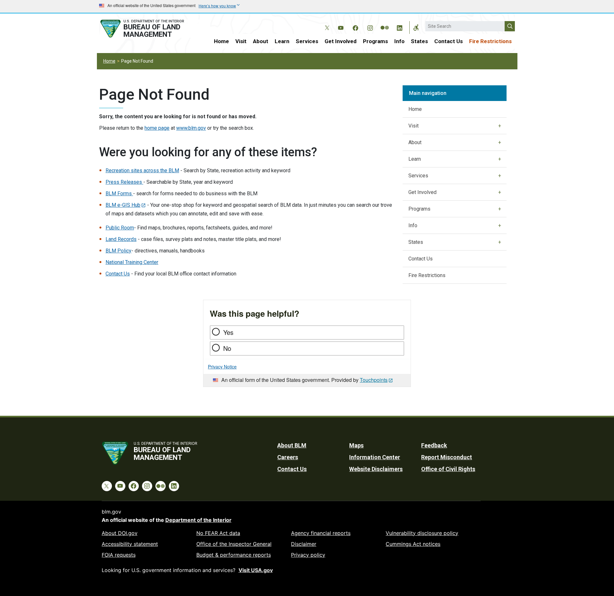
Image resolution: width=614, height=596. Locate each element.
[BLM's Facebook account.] (355, 27)
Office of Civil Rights (448, 469)
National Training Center (132, 262)
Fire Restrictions (490, 41)
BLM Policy (118, 251)
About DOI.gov (120, 533)
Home (221, 41)
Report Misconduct (446, 457)
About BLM (291, 445)
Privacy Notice (222, 366)
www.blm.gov (191, 128)
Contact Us (448, 41)
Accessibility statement (130, 544)
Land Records (121, 239)
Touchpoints (374, 379)
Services (307, 41)
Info (399, 41)
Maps (356, 445)
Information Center (374, 457)
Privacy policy (308, 555)
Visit (241, 41)
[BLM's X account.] (326, 23)
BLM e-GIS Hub (123, 205)
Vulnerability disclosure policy (422, 533)
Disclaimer (303, 544)
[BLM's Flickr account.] (385, 23)
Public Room (120, 228)
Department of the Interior (198, 520)
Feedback (434, 445)
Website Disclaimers (376, 469)
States (419, 41)
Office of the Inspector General (234, 544)
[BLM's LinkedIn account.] (399, 27)
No (227, 348)
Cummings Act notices (413, 544)
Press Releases (124, 182)
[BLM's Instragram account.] (370, 27)
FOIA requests (119, 555)
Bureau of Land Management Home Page (149, 28)
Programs (375, 41)
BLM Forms (119, 193)
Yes (228, 332)
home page (157, 128)
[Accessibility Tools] (416, 27)
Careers (287, 457)
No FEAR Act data (218, 533)
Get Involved (341, 41)
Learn (282, 41)
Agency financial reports (320, 533)
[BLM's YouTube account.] (340, 27)
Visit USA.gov (256, 570)
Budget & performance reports (233, 555)
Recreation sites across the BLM (142, 170)
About (260, 41)
